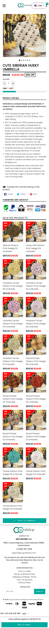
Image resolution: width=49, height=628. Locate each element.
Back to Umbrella (26, 520)
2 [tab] (21, 60)
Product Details (11, 98)
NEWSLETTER (25, 587)
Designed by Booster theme (31, 599)
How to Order (24, 571)
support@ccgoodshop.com (24, 553)
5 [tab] (27, 60)
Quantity (6, 79)
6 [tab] (29, 60)
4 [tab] (25, 60)
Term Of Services (25, 579)
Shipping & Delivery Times (24, 576)
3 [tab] (23, 60)
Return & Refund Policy (24, 574)
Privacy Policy (24, 582)
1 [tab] (19, 60)
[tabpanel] (24, 36)
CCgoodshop (14, 599)
